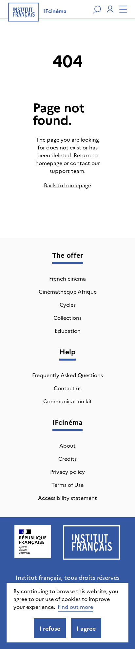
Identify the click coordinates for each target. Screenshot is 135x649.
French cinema (67, 278)
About (67, 445)
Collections (67, 317)
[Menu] (123, 9)
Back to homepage (67, 185)
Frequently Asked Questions (67, 375)
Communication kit (67, 401)
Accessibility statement (67, 497)
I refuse (49, 628)
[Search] (97, 9)
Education (68, 330)
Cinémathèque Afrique (68, 291)
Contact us (68, 388)
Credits (67, 458)
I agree (86, 628)
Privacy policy (67, 471)
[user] (110, 9)
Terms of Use (67, 484)
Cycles (68, 304)
